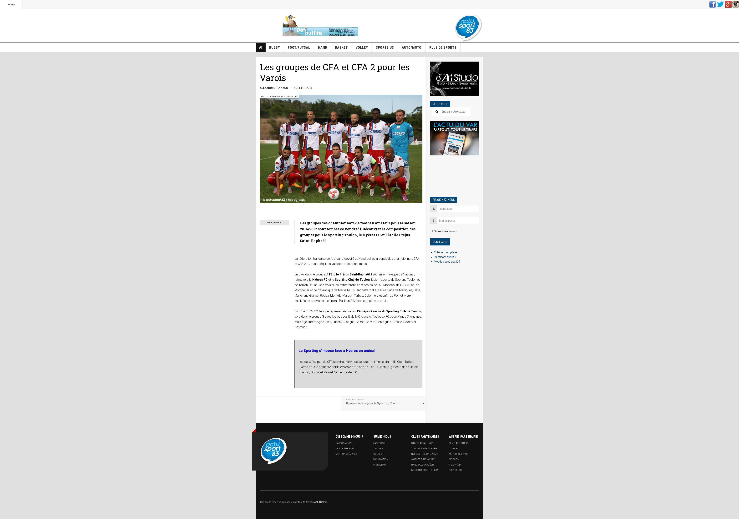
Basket (341, 47)
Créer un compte (444, 252)
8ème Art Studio (459, 443)
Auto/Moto (411, 47)
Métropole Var (458, 454)
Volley (362, 47)
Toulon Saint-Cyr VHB (424, 448)
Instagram (379, 464)
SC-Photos (455, 470)
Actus (11, 4)
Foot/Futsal (299, 47)
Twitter (378, 448)
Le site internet (344, 448)
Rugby (274, 47)
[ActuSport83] (468, 28)
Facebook (379, 443)
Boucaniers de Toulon (425, 470)
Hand (322, 47)
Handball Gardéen (422, 464)
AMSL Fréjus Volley (423, 459)
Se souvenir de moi (445, 231)
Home (261, 47)
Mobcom (454, 459)
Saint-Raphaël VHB (422, 443)
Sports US (385, 47)
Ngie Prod (455, 464)
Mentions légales (346, 454)
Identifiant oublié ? (445, 257)
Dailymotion (380, 459)
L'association (343, 443)
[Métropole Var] (454, 138)
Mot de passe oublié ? (447, 261)
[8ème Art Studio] (454, 79)
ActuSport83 (320, 502)
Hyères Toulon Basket (424, 454)
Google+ (378, 454)
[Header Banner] (322, 25)
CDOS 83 (453, 448)
